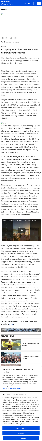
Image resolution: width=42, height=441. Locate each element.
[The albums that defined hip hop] (11, 344)
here (11, 324)
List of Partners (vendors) (11, 388)
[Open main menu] (39, 4)
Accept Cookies (21, 428)
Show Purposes (21, 438)
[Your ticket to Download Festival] (11, 357)
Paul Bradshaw (5, 42)
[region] (21, 403)
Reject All (21, 433)
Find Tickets (28, 3)
